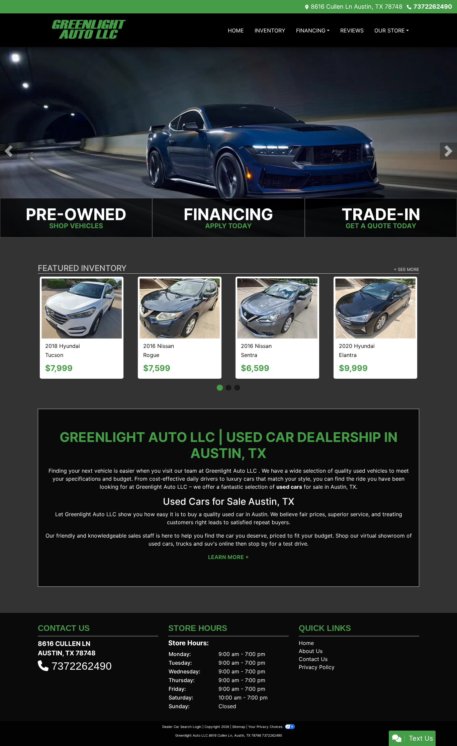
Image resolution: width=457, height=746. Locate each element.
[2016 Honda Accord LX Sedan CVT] (277, 294)
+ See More (406, 269)
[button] (8, 151)
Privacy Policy (317, 652)
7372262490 (433, 6)
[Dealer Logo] (88, 30)
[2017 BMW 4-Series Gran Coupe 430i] (375, 301)
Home (306, 628)
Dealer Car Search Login (181, 712)
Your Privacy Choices (265, 712)
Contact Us (313, 644)
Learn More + (228, 542)
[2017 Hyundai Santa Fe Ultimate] (179, 294)
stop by (258, 529)
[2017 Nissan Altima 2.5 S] (81, 292)
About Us (311, 636)
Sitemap (238, 712)
